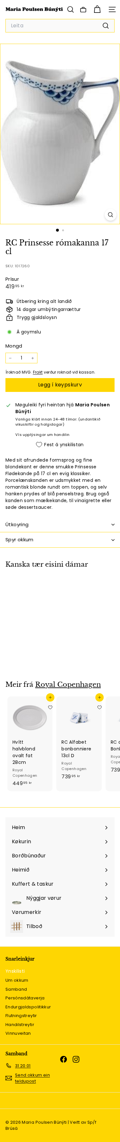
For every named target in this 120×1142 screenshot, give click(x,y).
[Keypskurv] (97, 9)
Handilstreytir (19, 1025)
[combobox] (60, 25)
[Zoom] (110, 215)
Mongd (13, 345)
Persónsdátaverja (25, 998)
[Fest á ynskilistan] (50, 587)
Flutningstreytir (21, 1016)
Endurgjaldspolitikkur (28, 1007)
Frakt (38, 372)
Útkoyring (16, 524)
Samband (16, 989)
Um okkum (16, 980)
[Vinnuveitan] (83, 9)
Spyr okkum (19, 539)
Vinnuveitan (18, 1033)
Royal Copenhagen (68, 684)
